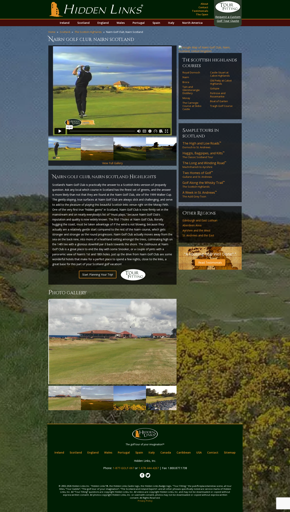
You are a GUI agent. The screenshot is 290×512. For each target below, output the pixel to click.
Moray (186, 98)
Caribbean (184, 452)
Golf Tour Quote (227, 19)
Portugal (139, 23)
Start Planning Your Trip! (97, 274)
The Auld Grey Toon (199, 194)
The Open (202, 14)
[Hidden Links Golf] (96, 9)
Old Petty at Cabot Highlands (221, 82)
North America (192, 23)
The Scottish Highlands (88, 32)
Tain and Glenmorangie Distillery (191, 90)
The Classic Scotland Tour (203, 155)
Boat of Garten (219, 101)
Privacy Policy (145, 500)
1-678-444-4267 (148, 468)
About (204, 4)
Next (182, 91)
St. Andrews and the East (198, 235)
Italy (171, 23)
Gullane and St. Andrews (197, 175)
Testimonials (200, 11)
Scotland (83, 23)
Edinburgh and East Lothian (199, 220)
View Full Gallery (112, 163)
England (103, 23)
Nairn (185, 77)
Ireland (64, 23)
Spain (156, 23)
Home (51, 32)
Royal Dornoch (191, 72)
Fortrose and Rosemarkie (217, 95)
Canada (165, 452)
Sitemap (230, 452)
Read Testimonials (210, 262)
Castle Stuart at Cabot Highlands (220, 74)
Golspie (214, 88)
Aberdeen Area (191, 225)
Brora (185, 82)
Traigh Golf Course (221, 105)
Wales (121, 23)
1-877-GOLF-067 (123, 468)
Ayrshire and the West (196, 230)
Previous (42, 91)
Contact (203, 7)
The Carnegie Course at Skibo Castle (191, 106)
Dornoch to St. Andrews (201, 145)
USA (199, 452)
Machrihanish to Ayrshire (204, 165)
